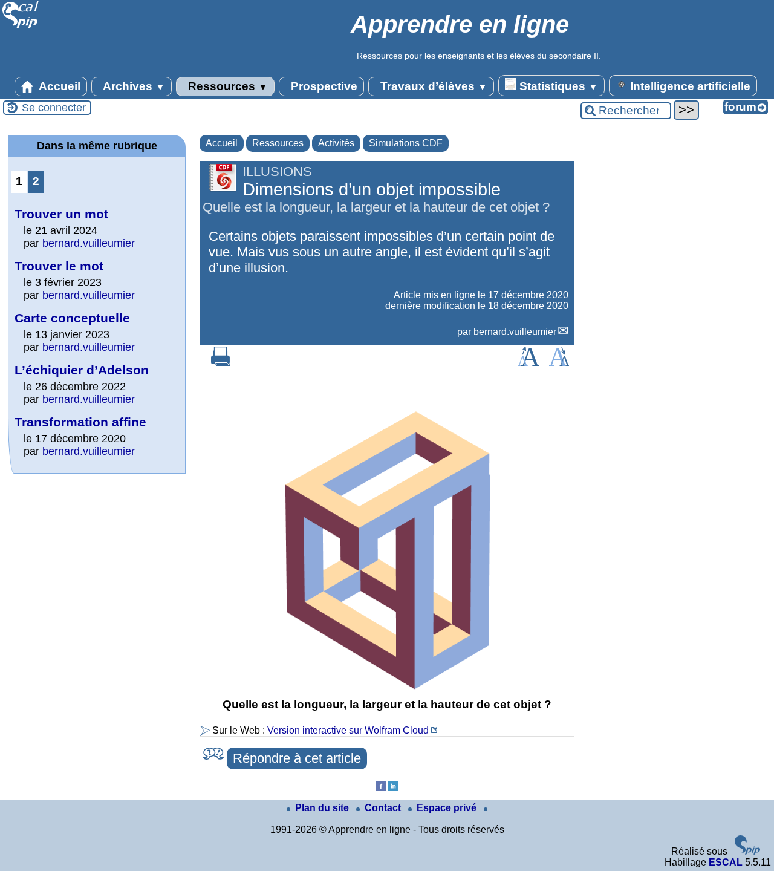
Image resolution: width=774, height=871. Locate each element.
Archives (132, 86)
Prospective (322, 86)
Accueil (58, 86)
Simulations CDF (406, 143)
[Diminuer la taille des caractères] (559, 362)
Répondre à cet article (297, 758)
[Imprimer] (220, 362)
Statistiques (557, 86)
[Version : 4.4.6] (747, 851)
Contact (384, 808)
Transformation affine (80, 422)
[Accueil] (21, 27)
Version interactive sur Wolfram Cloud (348, 730)
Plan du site (323, 808)
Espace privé (448, 808)
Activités (336, 143)
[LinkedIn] (393, 788)
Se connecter (54, 108)
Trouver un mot (61, 214)
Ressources (226, 86)
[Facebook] (381, 788)
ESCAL (726, 862)
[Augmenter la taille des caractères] (528, 362)
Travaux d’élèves (432, 86)
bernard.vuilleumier (514, 332)
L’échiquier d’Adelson (82, 370)
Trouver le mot (59, 266)
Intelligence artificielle (688, 86)
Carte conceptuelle (72, 318)
